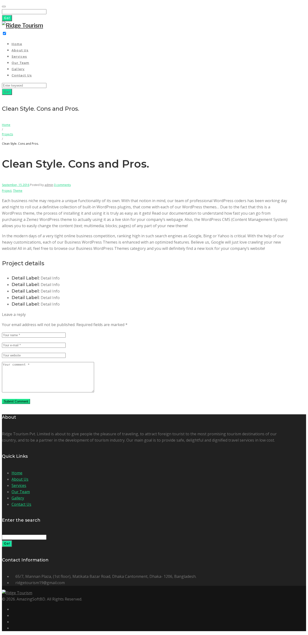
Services (19, 56)
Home (17, 44)
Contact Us (22, 75)
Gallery (18, 69)
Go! (7, 18)
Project (7, 191)
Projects (7, 134)
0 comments (62, 185)
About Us (20, 50)
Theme (17, 191)
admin (49, 185)
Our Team (20, 63)
